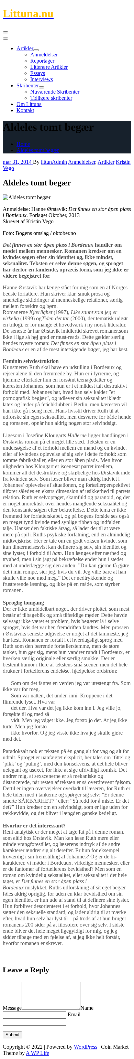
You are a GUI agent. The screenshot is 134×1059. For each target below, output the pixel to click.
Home (23, 144)
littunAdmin (54, 162)
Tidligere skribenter (51, 98)
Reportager (42, 61)
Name (86, 1008)
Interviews (41, 79)
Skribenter (27, 85)
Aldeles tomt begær (37, 150)
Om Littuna (29, 104)
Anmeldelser (44, 54)
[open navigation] (5, 32)
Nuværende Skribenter (54, 92)
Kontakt (25, 110)
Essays (37, 73)
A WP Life (37, 1053)
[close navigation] (5, 39)
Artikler (24, 48)
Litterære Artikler (49, 67)
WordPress (85, 1047)
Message (12, 1008)
